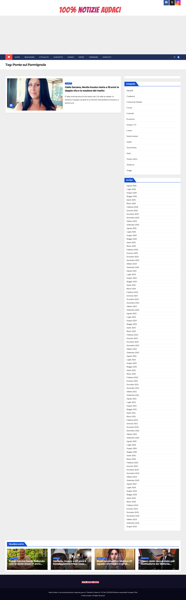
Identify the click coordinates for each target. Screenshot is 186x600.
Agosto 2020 (131, 441)
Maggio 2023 (132, 324)
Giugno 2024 (132, 278)
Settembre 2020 (133, 438)
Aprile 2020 (131, 455)
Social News (131, 148)
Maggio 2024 (132, 282)
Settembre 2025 (133, 225)
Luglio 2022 (131, 360)
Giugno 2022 (132, 363)
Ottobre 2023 (132, 306)
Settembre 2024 (133, 267)
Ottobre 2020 (132, 434)
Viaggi (129, 170)
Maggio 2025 (132, 239)
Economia (131, 119)
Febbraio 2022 (132, 377)
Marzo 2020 (131, 459)
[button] (174, 57)
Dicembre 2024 (133, 257)
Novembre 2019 (133, 473)
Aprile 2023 (131, 328)
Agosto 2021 (131, 399)
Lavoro (129, 130)
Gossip (70, 57)
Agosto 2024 (131, 271)
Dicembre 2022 (133, 342)
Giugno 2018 (132, 526)
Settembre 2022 (133, 353)
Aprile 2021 (131, 413)
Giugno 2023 (132, 321)
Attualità (44, 57)
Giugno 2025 (132, 235)
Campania (131, 96)
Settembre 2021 (133, 395)
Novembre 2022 (133, 345)
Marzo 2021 (131, 416)
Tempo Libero (132, 159)
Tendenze (93, 57)
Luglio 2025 (131, 232)
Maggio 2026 (132, 196)
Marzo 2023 (131, 331)
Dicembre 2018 (133, 512)
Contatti (107, 57)
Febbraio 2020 (132, 463)
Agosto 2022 (131, 356)
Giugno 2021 (132, 406)
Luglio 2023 (131, 317)
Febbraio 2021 (132, 420)
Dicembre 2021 (133, 384)
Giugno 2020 (132, 448)
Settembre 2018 (133, 523)
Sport (81, 57)
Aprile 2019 (131, 498)
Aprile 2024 (131, 285)
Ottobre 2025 (132, 221)
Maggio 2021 (132, 409)
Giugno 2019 (132, 491)
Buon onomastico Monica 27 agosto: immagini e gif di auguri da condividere (114, 564)
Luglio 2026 (131, 189)
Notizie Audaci (132, 136)
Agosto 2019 (131, 484)
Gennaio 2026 (132, 211)
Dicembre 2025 (133, 214)
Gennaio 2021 (132, 424)
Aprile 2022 (131, 370)
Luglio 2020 (131, 445)
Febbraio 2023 (132, 335)
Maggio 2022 (132, 367)
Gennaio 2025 (132, 253)
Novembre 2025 (133, 218)
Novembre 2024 (133, 260)
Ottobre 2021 (132, 392)
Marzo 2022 (131, 374)
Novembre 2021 (133, 388)
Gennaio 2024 (132, 296)
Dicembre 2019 (133, 470)
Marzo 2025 (131, 246)
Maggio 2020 (132, 452)
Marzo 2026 (131, 203)
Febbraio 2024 (132, 292)
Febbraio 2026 (132, 207)
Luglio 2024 (131, 274)
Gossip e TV (131, 125)
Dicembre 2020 (133, 427)
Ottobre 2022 (132, 349)
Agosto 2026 (131, 186)
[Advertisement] (93, 35)
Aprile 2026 (131, 200)
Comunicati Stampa (134, 102)
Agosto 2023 (131, 313)
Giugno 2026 (132, 193)
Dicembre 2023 (133, 299)
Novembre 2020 (133, 431)
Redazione (30, 57)
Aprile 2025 (131, 242)
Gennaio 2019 (132, 509)
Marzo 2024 (131, 289)
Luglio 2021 (131, 402)
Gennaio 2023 (132, 338)
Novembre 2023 (133, 303)
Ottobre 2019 (132, 477)
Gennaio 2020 (132, 466)
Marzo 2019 (131, 502)
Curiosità (58, 57)
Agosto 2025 (131, 228)
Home (17, 57)
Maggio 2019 (132, 495)
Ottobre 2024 (132, 264)
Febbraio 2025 (132, 250)
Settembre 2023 (133, 310)
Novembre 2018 (133, 516)
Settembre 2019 (133, 480)
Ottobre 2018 (132, 519)
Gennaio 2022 (132, 381)
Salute (129, 142)
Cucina (129, 108)
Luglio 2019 (131, 487)
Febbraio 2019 (132, 505)
